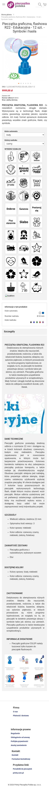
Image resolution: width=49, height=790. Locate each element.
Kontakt (15, 755)
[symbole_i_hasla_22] (10, 248)
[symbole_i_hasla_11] (23, 196)
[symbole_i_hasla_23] (23, 248)
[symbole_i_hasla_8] (23, 183)
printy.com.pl (18, 773)
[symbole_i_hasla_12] (36, 196)
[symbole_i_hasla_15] (36, 209)
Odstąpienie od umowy (20, 737)
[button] (19, 83)
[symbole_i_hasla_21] (36, 235)
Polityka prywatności (19, 741)
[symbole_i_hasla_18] (36, 222)
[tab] (24, 332)
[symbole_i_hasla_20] (23, 235)
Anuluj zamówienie (19, 745)
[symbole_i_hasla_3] (36, 157)
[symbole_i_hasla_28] (10, 274)
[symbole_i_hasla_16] (10, 222)
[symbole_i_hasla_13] (10, 209)
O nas (15, 712)
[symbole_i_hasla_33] (36, 287)
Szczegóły (9, 331)
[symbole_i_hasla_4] (10, 170)
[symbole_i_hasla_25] (10, 261)
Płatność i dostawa (21, 716)
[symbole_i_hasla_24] (36, 248)
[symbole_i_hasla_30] (36, 274)
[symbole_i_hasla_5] (23, 170)
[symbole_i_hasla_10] (10, 196)
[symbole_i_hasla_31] (10, 287)
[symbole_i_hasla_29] (23, 274)
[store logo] (18, 4)
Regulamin (15, 733)
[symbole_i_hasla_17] (23, 222)
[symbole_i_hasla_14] (23, 209)
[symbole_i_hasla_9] (36, 183)
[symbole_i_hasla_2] (23, 157)
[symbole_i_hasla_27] (36, 261)
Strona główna (6, 15)
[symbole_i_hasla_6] (36, 170)
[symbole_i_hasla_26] (23, 261)
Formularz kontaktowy (21, 759)
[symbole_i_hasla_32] (23, 287)
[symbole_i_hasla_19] (10, 235)
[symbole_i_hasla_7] (10, 183)
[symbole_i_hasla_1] (10, 157)
